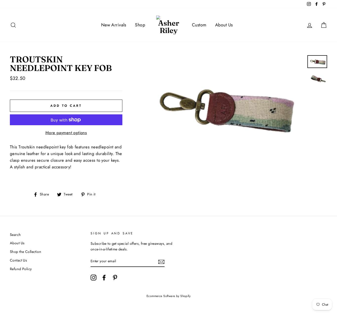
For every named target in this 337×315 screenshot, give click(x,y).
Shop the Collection (25, 251)
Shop (140, 25)
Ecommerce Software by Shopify (168, 296)
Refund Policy (21, 268)
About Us (224, 25)
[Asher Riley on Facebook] (104, 277)
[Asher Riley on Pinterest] (115, 277)
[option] (221, 107)
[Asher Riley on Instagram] (93, 277)
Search (15, 234)
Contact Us (18, 260)
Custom (199, 25)
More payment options (66, 133)
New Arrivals (113, 25)
